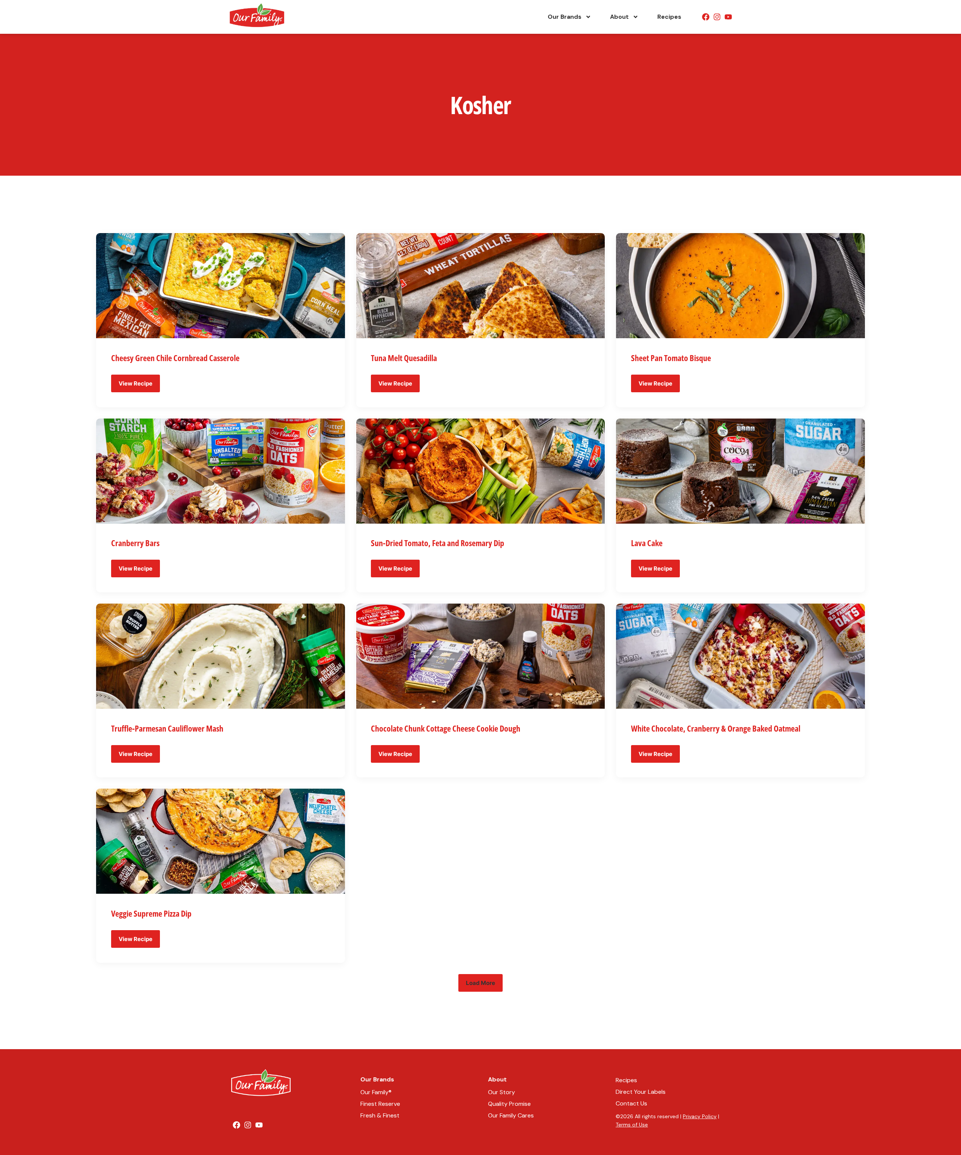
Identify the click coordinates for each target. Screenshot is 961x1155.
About (619, 17)
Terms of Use (632, 1124)
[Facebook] (705, 17)
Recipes (669, 17)
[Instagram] (717, 17)
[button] (480, 983)
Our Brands (564, 17)
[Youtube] (728, 17)
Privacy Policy (700, 1116)
